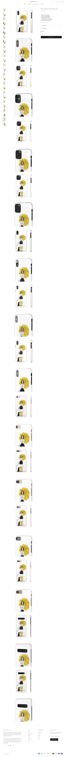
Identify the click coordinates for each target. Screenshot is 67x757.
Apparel (29, 735)
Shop (25, 4)
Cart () (62, 1)
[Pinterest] (8, 745)
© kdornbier (7, 753)
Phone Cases (30, 739)
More (42, 4)
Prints (29, 740)
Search (57, 1)
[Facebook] (44, 22)
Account (53, 1)
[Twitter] (45, 22)
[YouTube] (10, 745)
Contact (39, 735)
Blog (29, 4)
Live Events (35, 4)
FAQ (38, 739)
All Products (30, 733)
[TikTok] (13, 745)
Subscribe (54, 739)
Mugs (29, 737)
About (39, 733)
